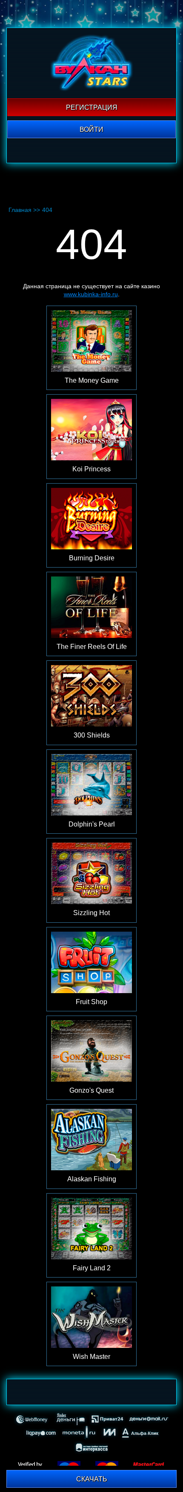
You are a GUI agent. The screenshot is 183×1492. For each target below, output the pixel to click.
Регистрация (91, 107)
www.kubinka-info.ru (91, 294)
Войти (91, 129)
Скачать (91, 1479)
